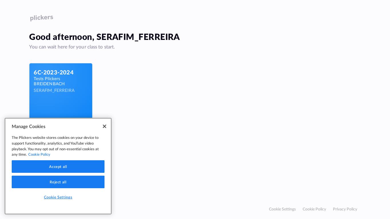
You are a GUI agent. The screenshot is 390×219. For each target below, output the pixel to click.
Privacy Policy (345, 208)
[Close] (104, 126)
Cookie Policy (314, 208)
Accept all (58, 166)
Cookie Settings (282, 208)
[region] (58, 166)
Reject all (58, 182)
